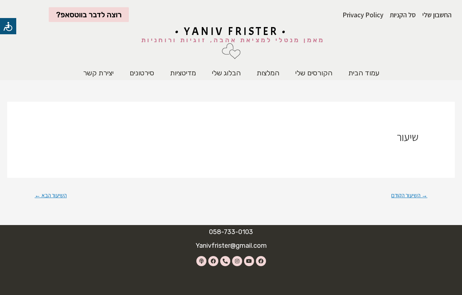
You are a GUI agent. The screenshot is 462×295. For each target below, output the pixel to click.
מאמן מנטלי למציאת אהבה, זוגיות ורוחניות (232, 40)
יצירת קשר (98, 72)
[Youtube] (249, 261)
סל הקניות (403, 14)
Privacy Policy (363, 14)
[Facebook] (261, 261)
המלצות (268, 72)
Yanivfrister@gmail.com (231, 246)
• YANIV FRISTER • (231, 31)
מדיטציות (183, 72)
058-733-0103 (231, 232)
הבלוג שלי (226, 72)
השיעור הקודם (409, 195)
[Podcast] (201, 261)
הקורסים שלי (313, 72)
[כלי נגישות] (8, 26)
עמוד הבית (363, 72)
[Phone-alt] (225, 261)
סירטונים (142, 72)
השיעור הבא (51, 195)
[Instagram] (237, 261)
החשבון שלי (437, 14)
